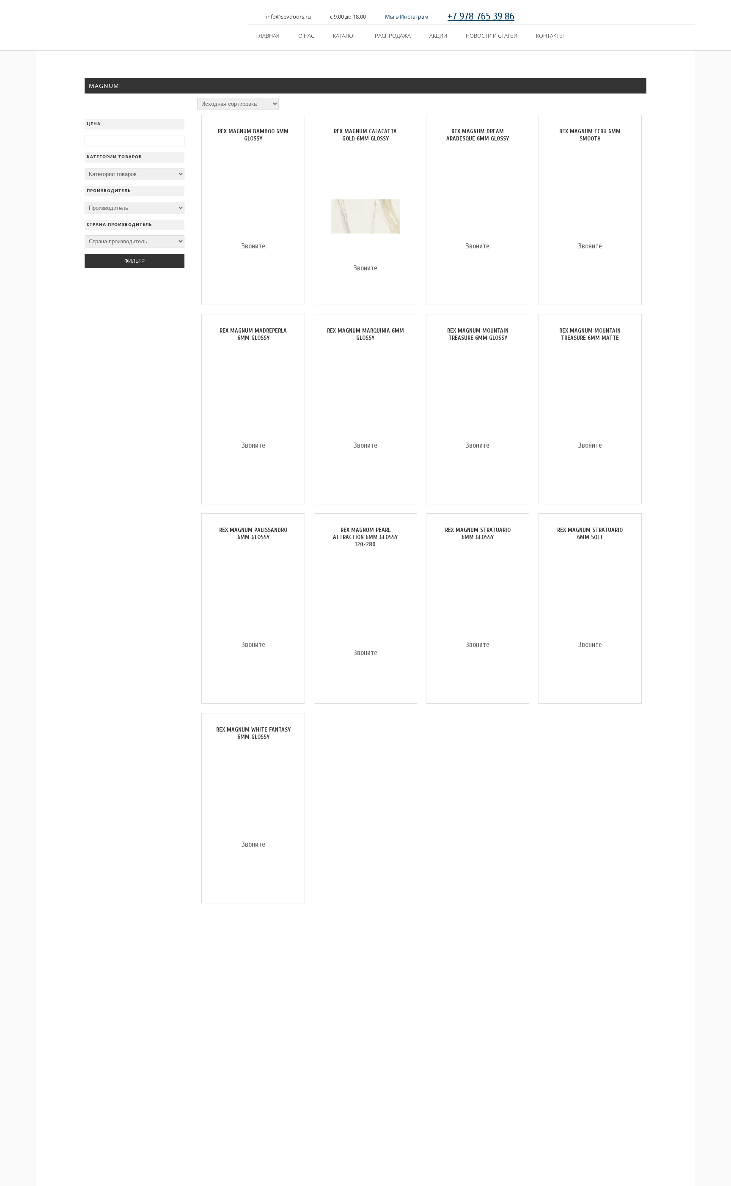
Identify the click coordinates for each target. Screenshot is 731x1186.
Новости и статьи (491, 35)
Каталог (344, 35)
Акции (438, 35)
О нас (306, 35)
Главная (268, 35)
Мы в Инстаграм (407, 16)
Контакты (550, 35)
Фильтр (134, 261)
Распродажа (393, 35)
